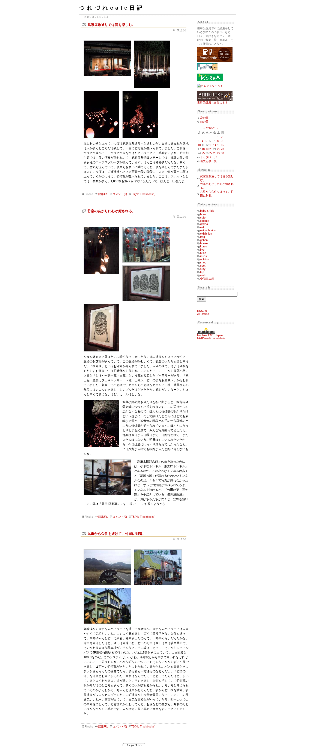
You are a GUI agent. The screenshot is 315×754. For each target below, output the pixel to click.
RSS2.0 (202, 310)
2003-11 (211, 128)
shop (203, 262)
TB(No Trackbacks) (143, 194)
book (203, 214)
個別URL (102, 194)
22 (218, 149)
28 (214, 153)
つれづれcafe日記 (111, 8)
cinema (204, 220)
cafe (203, 217)
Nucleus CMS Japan (210, 335)
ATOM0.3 (203, 314)
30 (222, 153)
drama (204, 224)
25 (203, 153)
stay (203, 269)
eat (202, 227)
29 (218, 153)
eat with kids (208, 230)
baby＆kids (207, 210)
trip (202, 272)
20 (210, 149)
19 (207, 149)
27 (210, 153)
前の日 (204, 121)
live (202, 249)
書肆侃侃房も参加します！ (214, 102)
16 (222, 145)
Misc (203, 252)
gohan (204, 240)
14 (214, 145)
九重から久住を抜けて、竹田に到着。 (116, 533)
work (203, 275)
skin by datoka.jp (211, 338)
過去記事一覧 (208, 161)
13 (210, 145)
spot (203, 265)
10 (199, 145)
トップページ (208, 157)
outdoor (204, 259)
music (204, 256)
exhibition (206, 233)
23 (222, 149)
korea (203, 246)
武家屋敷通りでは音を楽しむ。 (111, 25)
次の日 (204, 117)
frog (202, 236)
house (204, 243)
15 (218, 145)
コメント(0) (119, 194)
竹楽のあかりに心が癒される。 (111, 211)
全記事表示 (207, 278)
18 (203, 149)
